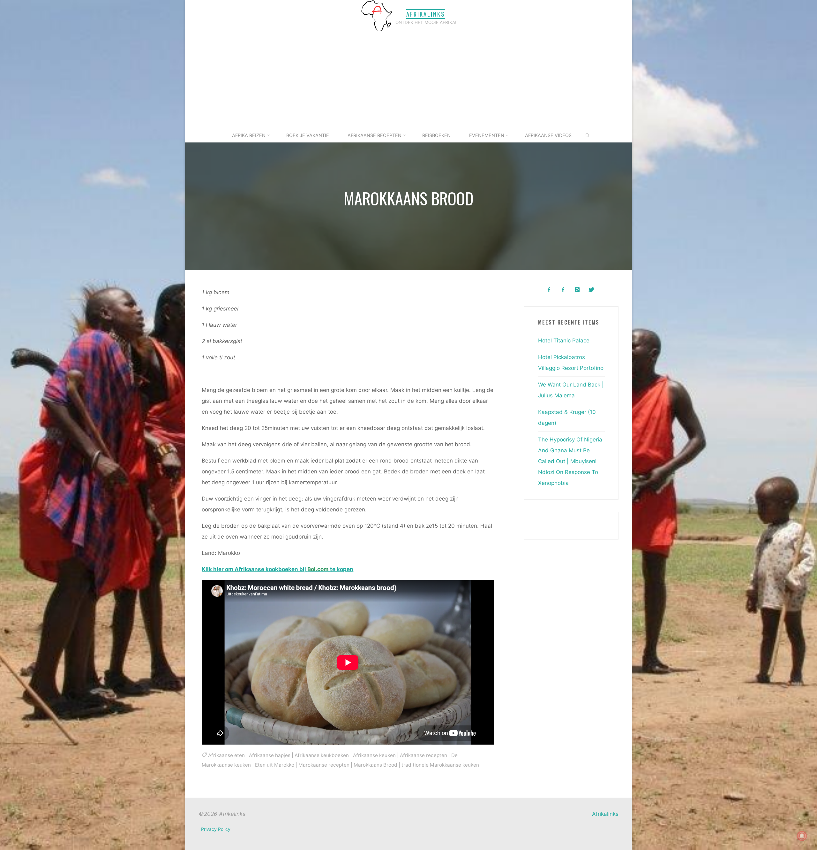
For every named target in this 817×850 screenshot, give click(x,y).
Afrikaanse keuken (374, 755)
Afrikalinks (425, 14)
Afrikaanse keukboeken (321, 755)
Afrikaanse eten (226, 755)
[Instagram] (577, 290)
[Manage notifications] (802, 836)
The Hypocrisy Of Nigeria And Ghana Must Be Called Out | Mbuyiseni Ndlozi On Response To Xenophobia (570, 461)
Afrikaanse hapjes (269, 755)
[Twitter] (591, 290)
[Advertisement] (408, 80)
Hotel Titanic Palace (563, 340)
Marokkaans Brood (375, 765)
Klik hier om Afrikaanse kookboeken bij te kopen (277, 569)
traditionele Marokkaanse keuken (440, 765)
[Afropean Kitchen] (563, 290)
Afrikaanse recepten (423, 755)
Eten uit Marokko (274, 765)
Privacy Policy (215, 829)
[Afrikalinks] (377, 15)
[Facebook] (549, 290)
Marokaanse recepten (323, 765)
